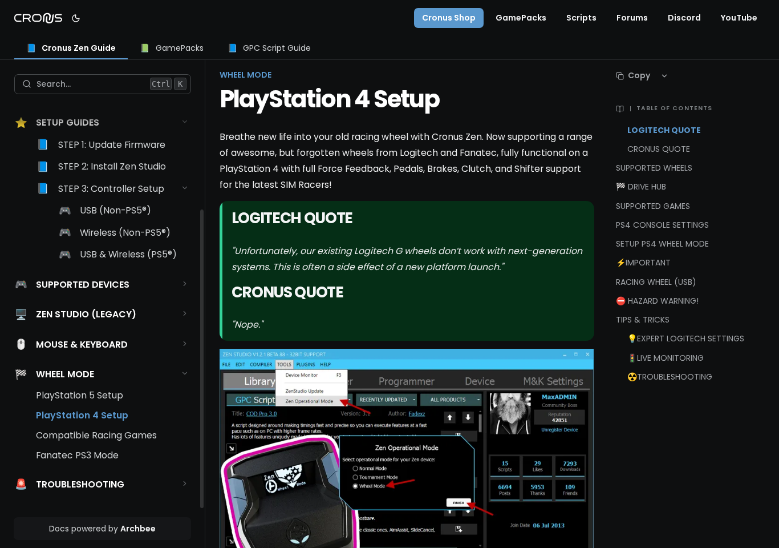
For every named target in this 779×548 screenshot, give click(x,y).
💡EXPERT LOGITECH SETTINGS (685, 338)
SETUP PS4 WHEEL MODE (662, 244)
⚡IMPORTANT (643, 262)
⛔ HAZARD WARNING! (657, 301)
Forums (632, 17)
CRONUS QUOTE (658, 149)
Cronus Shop (449, 17)
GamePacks (521, 17)
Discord (684, 17)
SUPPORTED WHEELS (654, 168)
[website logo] (38, 18)
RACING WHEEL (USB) (656, 282)
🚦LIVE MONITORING (665, 358)
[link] (71, 48)
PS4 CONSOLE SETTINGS (662, 225)
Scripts (581, 17)
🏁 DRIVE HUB (641, 187)
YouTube (739, 17)
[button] (185, 122)
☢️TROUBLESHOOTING (669, 377)
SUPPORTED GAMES (653, 206)
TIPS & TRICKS (643, 320)
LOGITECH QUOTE (664, 130)
